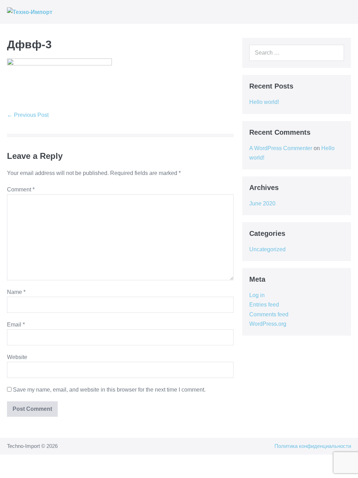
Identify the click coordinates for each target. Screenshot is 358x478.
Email (16, 325)
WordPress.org (267, 324)
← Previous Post (28, 115)
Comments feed (268, 314)
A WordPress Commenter (280, 148)
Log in (257, 295)
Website (17, 357)
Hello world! (264, 102)
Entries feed (264, 305)
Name (16, 292)
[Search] (335, 53)
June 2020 (262, 203)
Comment (21, 189)
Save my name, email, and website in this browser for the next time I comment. (109, 390)
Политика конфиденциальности (312, 446)
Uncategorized (267, 249)
